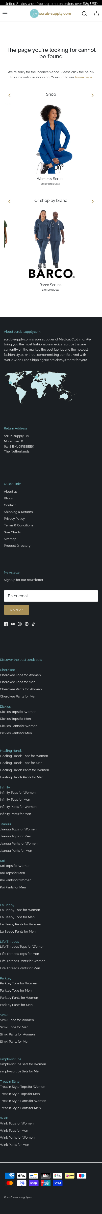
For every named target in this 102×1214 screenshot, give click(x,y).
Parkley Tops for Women (18, 983)
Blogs (8, 498)
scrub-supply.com (23, 1197)
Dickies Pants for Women (18, 726)
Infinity (5, 787)
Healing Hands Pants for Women (24, 770)
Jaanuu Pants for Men (16, 850)
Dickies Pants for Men (16, 733)
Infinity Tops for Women (18, 792)
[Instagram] (20, 624)
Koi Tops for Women (15, 866)
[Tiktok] (33, 624)
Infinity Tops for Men (15, 799)
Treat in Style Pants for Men (20, 1108)
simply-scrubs (10, 1059)
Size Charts (12, 532)
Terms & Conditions (18, 525)
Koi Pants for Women (15, 880)
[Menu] (5, 14)
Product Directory (17, 545)
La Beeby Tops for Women (20, 910)
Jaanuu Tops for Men (15, 836)
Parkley (5, 978)
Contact (10, 505)
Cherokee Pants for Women (21, 689)
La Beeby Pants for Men (18, 931)
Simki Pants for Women (17, 1034)
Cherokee (7, 670)
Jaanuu (5, 824)
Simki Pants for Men (14, 1041)
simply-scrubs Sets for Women (23, 1064)
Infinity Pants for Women (18, 807)
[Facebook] (6, 624)
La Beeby (7, 905)
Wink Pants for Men (14, 1145)
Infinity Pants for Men (15, 814)
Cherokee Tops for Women (20, 675)
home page (83, 77)
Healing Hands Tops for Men (21, 763)
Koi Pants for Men (13, 887)
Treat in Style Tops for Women (22, 1087)
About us (10, 491)
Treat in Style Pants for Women (23, 1101)
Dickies (5, 706)
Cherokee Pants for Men (18, 696)
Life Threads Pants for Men (20, 968)
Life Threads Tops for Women (22, 946)
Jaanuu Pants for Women (19, 843)
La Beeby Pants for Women (20, 924)
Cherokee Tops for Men (17, 682)
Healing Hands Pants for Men (22, 777)
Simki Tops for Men (14, 1027)
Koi (2, 861)
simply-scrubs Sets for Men (20, 1071)
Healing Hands (11, 751)
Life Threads (9, 941)
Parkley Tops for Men (16, 990)
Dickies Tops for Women (18, 712)
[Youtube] (13, 624)
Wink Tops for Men (14, 1130)
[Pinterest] (26, 624)
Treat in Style (10, 1081)
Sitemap (10, 539)
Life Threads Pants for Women (23, 961)
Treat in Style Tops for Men (20, 1094)
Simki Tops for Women (17, 1020)
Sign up (16, 609)
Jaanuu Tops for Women (18, 829)
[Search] (84, 14)
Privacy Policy (14, 518)
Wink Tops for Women (17, 1123)
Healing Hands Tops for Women (24, 756)
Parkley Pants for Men (16, 1005)
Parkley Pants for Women (19, 998)
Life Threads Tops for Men (19, 954)
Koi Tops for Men (12, 873)
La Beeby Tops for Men (17, 917)
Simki (4, 1015)
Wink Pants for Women (17, 1137)
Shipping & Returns (18, 512)
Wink (4, 1118)
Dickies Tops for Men (15, 719)
